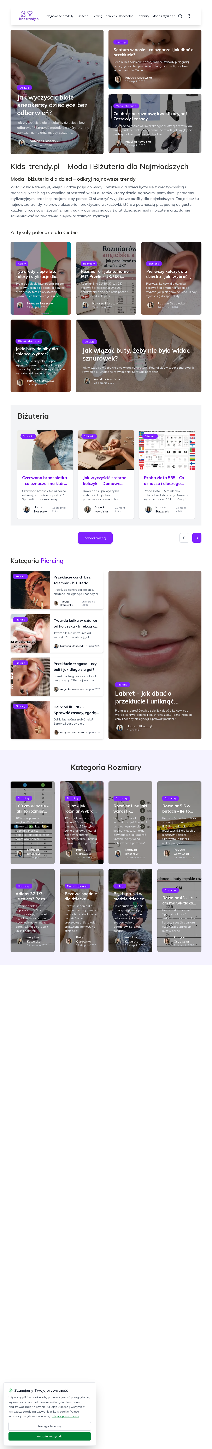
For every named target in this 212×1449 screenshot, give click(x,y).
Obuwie (24, 87)
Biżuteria (82, 16)
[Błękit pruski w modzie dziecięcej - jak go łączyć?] (130, 910)
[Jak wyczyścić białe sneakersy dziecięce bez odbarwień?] (57, 92)
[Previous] (184, 538)
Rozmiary (143, 16)
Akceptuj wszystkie (50, 1436)
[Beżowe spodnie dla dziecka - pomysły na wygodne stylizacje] (82, 910)
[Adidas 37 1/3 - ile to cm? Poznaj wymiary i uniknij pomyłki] (32, 910)
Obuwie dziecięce (29, 341)
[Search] (180, 16)
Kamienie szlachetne (119, 16)
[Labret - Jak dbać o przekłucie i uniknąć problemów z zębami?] (154, 655)
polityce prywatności (65, 1416)
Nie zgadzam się (49, 1426)
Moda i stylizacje (164, 16)
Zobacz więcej (95, 538)
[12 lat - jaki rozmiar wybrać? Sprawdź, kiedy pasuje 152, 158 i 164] (82, 822)
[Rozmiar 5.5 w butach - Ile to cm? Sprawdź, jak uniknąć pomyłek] (179, 822)
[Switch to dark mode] (189, 16)
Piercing (97, 16)
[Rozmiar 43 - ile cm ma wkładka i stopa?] (179, 910)
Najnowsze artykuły (60, 16)
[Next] (196, 538)
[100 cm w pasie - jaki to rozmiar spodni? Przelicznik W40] (32, 822)
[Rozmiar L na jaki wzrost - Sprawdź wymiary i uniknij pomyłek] (130, 822)
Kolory (22, 263)
